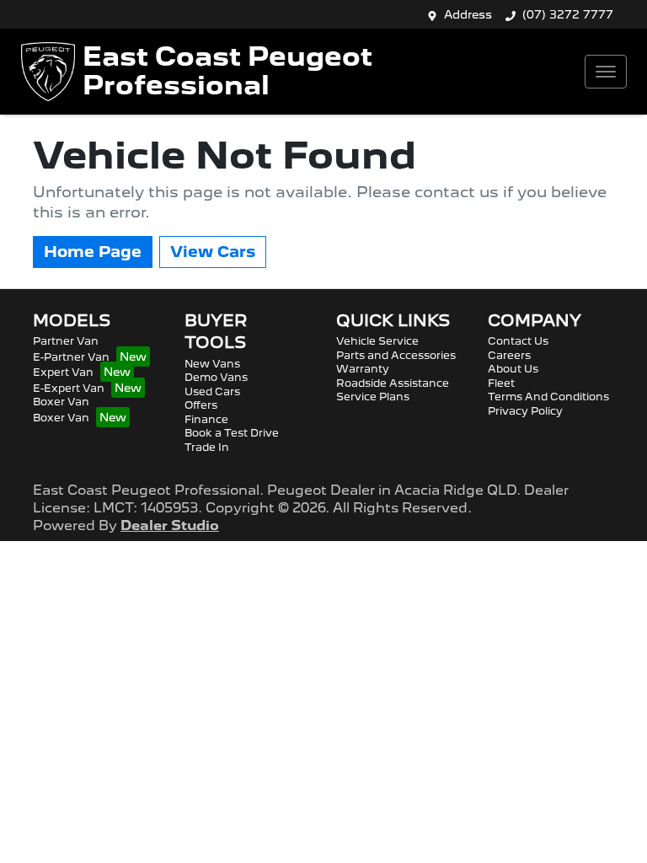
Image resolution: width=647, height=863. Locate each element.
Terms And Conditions (548, 396)
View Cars (212, 251)
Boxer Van (61, 401)
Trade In (206, 447)
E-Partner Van (71, 357)
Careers (509, 355)
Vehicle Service (377, 341)
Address (468, 14)
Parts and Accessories (396, 355)
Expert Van (63, 372)
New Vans (212, 363)
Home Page (93, 251)
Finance (206, 419)
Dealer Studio (169, 525)
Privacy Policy (525, 411)
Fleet (501, 383)
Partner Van (66, 341)
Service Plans (372, 396)
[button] (606, 71)
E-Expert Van (68, 388)
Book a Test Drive (231, 432)
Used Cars (212, 391)
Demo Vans (216, 377)
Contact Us (518, 341)
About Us (513, 368)
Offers (200, 405)
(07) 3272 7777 (567, 14)
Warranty (362, 368)
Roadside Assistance (392, 383)
